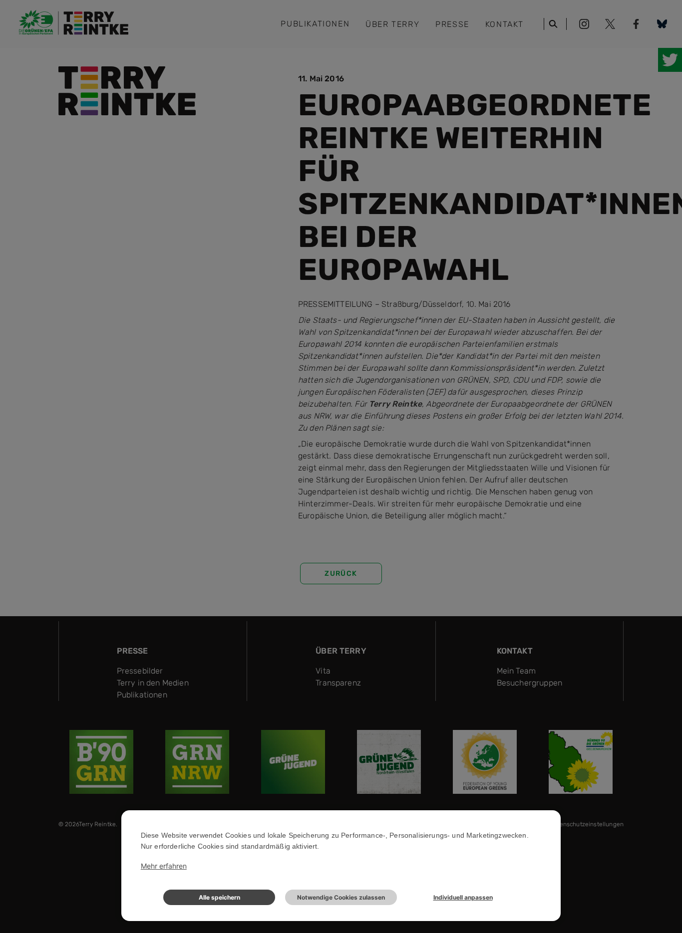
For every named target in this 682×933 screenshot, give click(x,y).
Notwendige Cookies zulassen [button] (341, 897)
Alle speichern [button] (219, 897)
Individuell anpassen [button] (463, 897)
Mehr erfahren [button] (164, 866)
